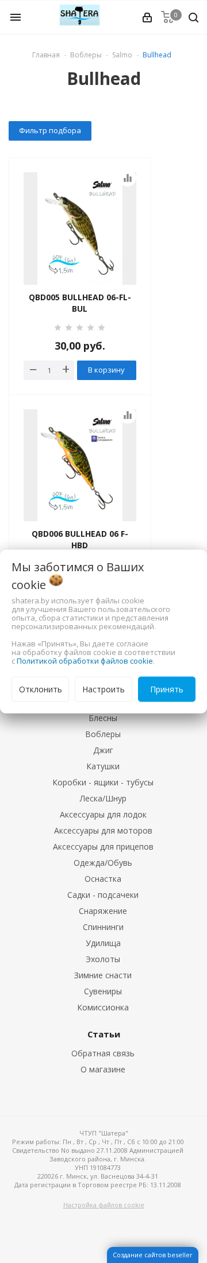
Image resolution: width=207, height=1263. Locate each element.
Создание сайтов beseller (153, 1254)
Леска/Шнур (103, 798)
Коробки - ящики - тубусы (103, 782)
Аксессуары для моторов (103, 830)
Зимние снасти (103, 975)
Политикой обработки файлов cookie (85, 661)
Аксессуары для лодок (103, 814)
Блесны (103, 717)
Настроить (103, 689)
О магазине (102, 1069)
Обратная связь (103, 1053)
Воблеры (103, 734)
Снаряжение (103, 910)
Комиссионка (103, 1007)
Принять (166, 689)
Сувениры (103, 991)
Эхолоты (103, 959)
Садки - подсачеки (103, 894)
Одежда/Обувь (103, 862)
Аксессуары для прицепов (103, 846)
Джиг (103, 750)
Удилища (103, 942)
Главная (46, 55)
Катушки (103, 766)
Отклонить (40, 689)
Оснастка (103, 878)
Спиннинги (103, 926)
